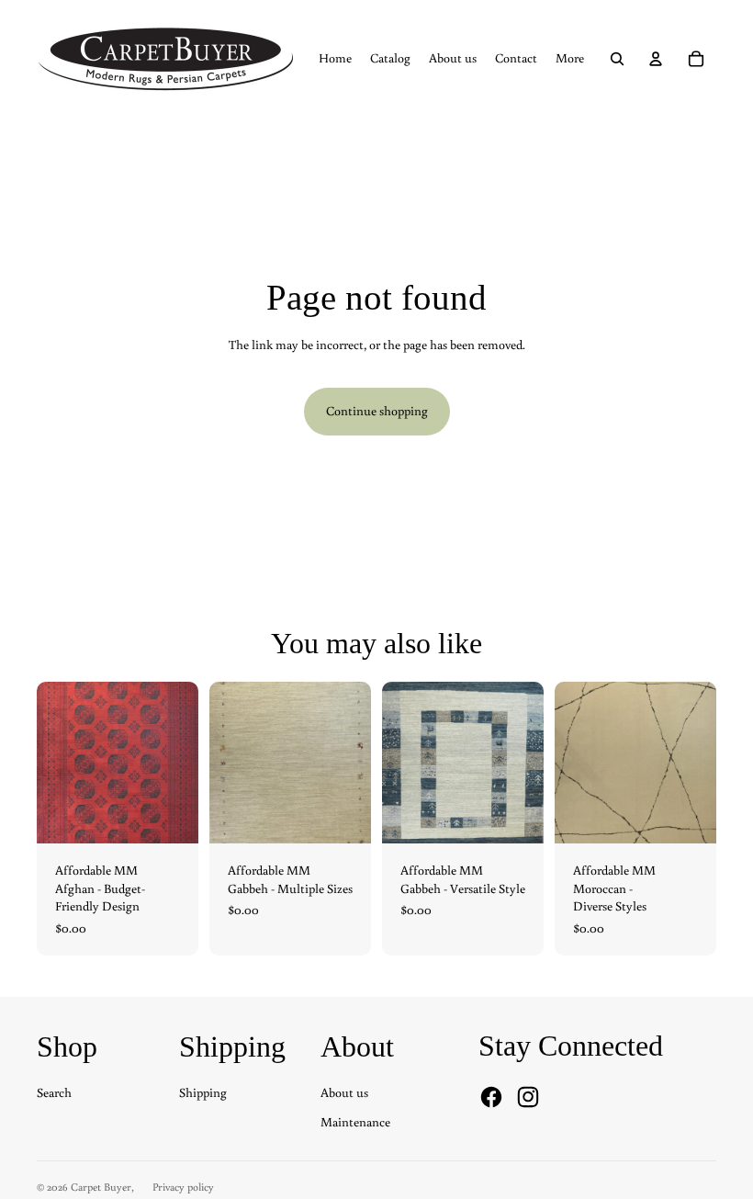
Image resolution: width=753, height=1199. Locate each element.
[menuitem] (335, 59)
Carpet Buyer (101, 1186)
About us (344, 1092)
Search (54, 1092)
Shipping (203, 1092)
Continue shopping (377, 410)
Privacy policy (183, 1186)
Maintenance (355, 1122)
